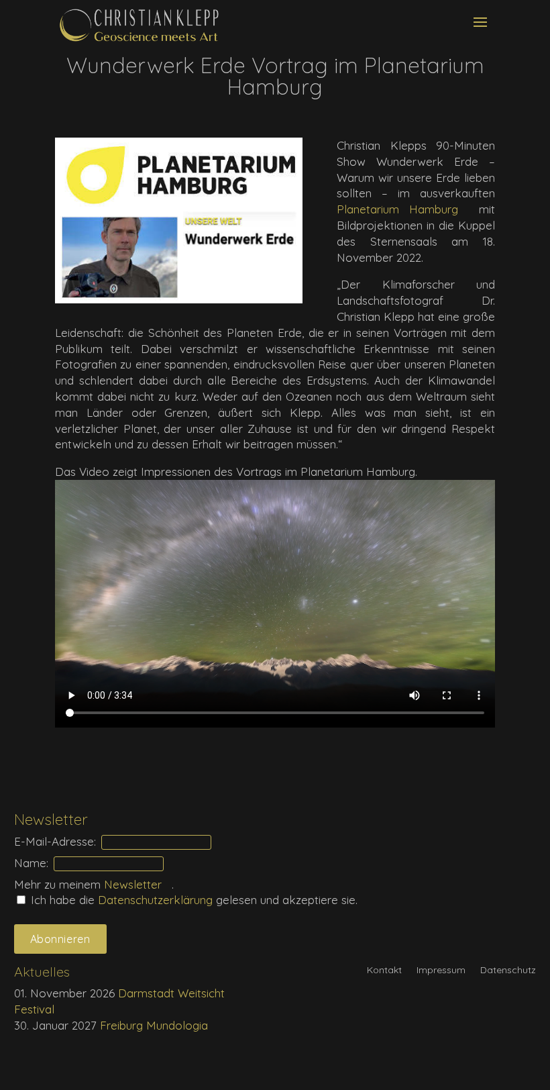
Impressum (441, 970)
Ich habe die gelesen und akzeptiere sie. (193, 900)
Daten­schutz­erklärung (157, 900)
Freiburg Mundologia (154, 1025)
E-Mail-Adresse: (55, 841)
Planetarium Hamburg (397, 209)
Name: (31, 863)
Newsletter (133, 884)
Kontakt (384, 970)
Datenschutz (508, 970)
